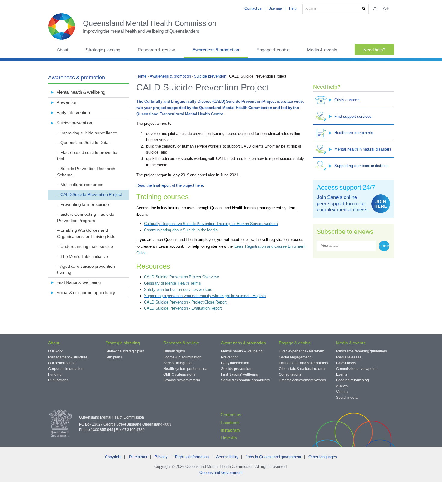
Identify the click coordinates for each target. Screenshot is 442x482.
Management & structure (68, 357)
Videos (342, 392)
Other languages (322, 457)
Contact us (253, 8)
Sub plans (114, 357)
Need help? (374, 49)
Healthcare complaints (353, 132)
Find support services (353, 116)
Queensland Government (220, 472)
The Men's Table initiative (84, 256)
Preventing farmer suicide (84, 204)
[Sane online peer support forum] (381, 204)
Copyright (113, 457)
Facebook (230, 422)
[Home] (65, 26)
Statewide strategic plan (125, 351)
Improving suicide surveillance (88, 132)
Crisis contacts (347, 100)
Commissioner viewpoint (356, 369)
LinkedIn (229, 437)
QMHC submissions (179, 374)
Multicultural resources (81, 184)
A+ (385, 8)
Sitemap (275, 8)
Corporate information (66, 369)
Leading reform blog (352, 380)
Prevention (66, 102)
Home (141, 76)
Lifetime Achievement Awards (302, 380)
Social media (346, 397)
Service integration (178, 363)
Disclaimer (138, 457)
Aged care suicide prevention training (86, 269)
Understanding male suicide (86, 246)
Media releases (348, 357)
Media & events (322, 49)
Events (341, 374)
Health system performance (185, 369)
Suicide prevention (210, 76)
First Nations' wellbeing (78, 282)
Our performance (61, 363)
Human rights (174, 351)
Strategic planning (103, 49)
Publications (58, 380)
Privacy (161, 457)
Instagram (230, 430)
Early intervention (73, 112)
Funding (55, 374)
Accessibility (227, 457)
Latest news (345, 363)
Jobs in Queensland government (273, 457)
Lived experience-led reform (301, 351)
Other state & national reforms (302, 369)
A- (376, 8)
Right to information (192, 457)
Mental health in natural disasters (362, 149)
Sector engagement (295, 357)
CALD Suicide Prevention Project (91, 194)
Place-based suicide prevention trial (88, 155)
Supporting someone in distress (361, 165)
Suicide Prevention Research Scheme (86, 171)
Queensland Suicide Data (84, 142)
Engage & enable (273, 49)
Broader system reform (181, 380)
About (62, 49)
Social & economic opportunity (85, 292)
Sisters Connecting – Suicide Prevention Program (85, 217)
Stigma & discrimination (182, 357)
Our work (55, 351)
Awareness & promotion (215, 49)
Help (293, 8)
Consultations (290, 374)
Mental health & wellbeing (80, 92)
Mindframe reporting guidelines (361, 351)
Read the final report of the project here (169, 185)
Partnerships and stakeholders (303, 363)
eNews (342, 386)
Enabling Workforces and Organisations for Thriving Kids (86, 233)
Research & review (156, 49)
